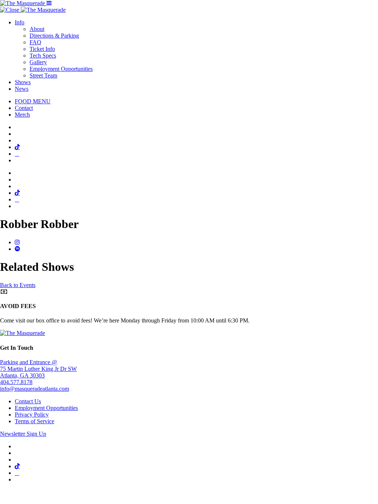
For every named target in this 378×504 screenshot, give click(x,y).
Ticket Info (42, 49)
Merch (22, 114)
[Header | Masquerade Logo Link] (23, 3)
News (21, 89)
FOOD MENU (33, 101)
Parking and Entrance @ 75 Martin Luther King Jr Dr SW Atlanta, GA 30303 (38, 369)
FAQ (35, 42)
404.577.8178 (16, 382)
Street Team (43, 75)
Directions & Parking (54, 35)
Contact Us (28, 401)
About (37, 29)
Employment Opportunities (61, 69)
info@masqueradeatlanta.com (34, 389)
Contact (24, 108)
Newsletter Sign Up (23, 434)
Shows (23, 82)
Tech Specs (43, 55)
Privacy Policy (32, 414)
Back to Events (17, 285)
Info (19, 22)
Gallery (38, 62)
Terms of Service (34, 421)
